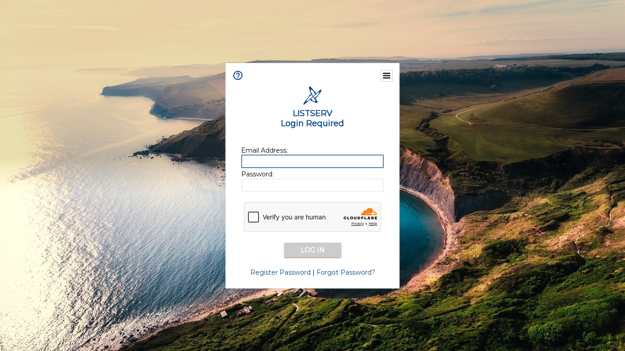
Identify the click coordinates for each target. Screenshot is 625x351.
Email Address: (264, 150)
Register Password (280, 272)
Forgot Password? (346, 272)
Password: (257, 174)
